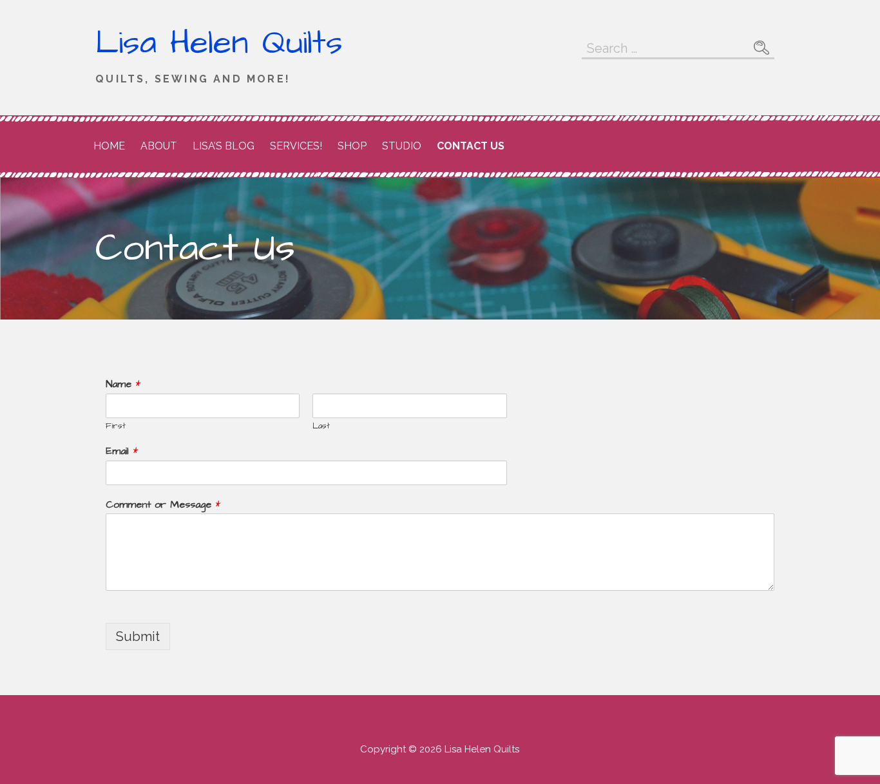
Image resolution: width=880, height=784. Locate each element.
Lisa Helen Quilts (219, 43)
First (116, 426)
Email (122, 451)
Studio (401, 146)
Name (123, 384)
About (158, 146)
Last (321, 426)
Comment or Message (163, 505)
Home (109, 146)
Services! (296, 146)
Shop (352, 146)
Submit (138, 636)
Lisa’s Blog (223, 146)
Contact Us (470, 146)
